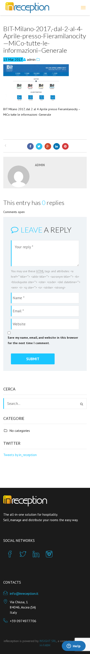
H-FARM (45, 645)
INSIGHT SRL (47, 641)
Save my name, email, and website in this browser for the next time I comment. (43, 340)
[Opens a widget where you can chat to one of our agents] (74, 646)
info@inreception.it (24, 593)
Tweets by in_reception (20, 455)
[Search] (81, 404)
